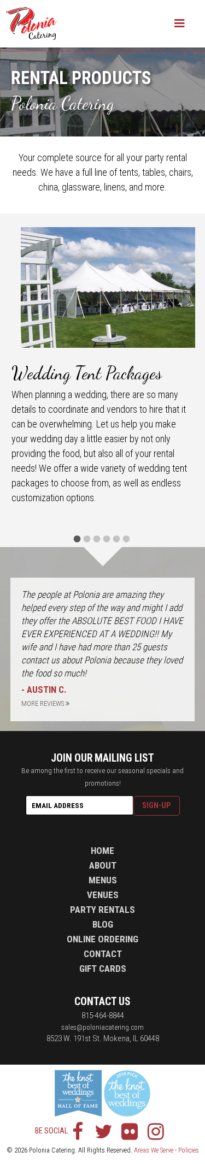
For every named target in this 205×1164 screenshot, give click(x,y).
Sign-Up (156, 805)
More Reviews (43, 703)
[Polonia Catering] (31, 23)
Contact (103, 953)
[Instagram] (155, 1131)
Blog (102, 924)
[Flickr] (129, 1131)
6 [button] (127, 539)
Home (102, 850)
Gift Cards (102, 968)
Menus (103, 880)
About (102, 865)
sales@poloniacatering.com (102, 1027)
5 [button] (117, 539)
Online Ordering (102, 939)
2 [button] (88, 539)
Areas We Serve (153, 1150)
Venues (103, 894)
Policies (188, 1150)
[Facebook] (77, 1131)
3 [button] (98, 539)
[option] (103, 367)
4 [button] (108, 539)
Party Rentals (102, 909)
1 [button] (78, 539)
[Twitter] (103, 1131)
